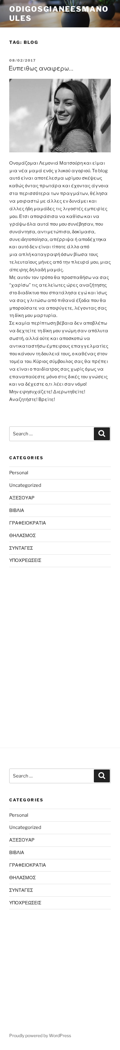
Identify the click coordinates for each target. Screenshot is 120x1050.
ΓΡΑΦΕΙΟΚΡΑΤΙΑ (27, 523)
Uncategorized (25, 485)
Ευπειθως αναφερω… (41, 68)
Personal (18, 472)
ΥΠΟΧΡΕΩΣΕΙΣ (25, 560)
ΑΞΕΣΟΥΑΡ (21, 498)
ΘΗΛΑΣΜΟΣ (22, 535)
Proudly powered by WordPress (40, 1035)
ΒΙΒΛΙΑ (16, 510)
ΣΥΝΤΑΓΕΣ (21, 548)
